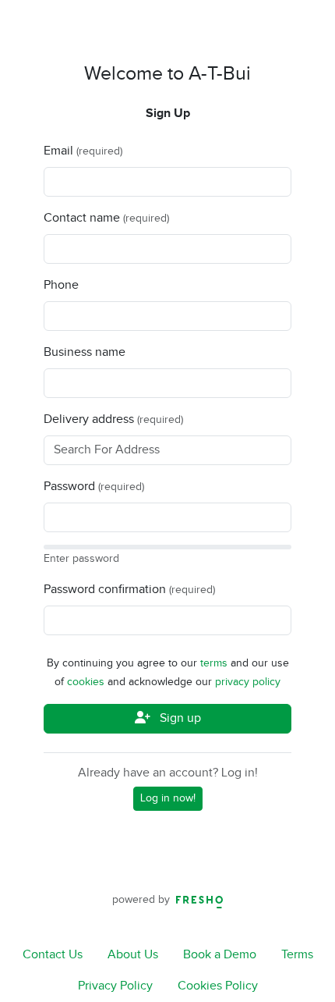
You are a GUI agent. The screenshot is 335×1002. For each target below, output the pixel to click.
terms (215, 663)
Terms (297, 954)
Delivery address (89, 419)
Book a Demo (219, 954)
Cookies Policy (218, 986)
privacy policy (247, 682)
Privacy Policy (115, 986)
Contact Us (53, 954)
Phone (61, 285)
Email (58, 151)
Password (69, 486)
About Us (133, 954)
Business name (84, 352)
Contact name (82, 218)
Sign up (179, 718)
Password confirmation (105, 589)
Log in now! (168, 798)
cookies (87, 682)
